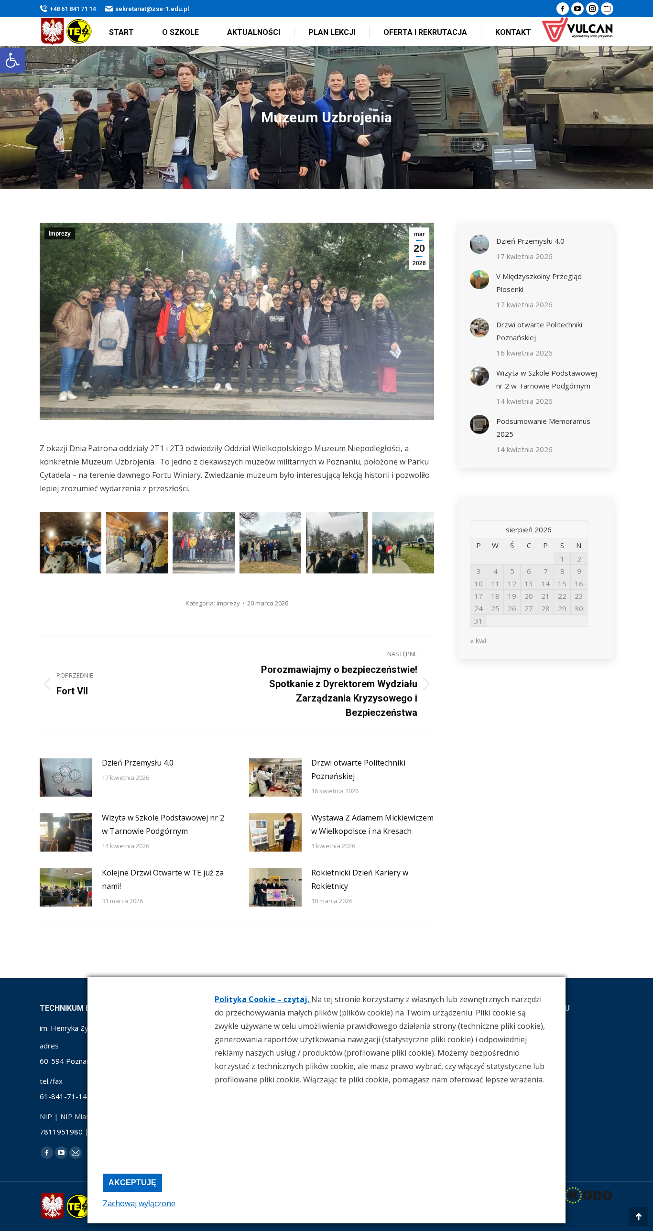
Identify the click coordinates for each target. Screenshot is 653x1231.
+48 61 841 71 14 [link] (73, 8)
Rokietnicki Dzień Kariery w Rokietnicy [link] (359, 879)
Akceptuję (132, 1182)
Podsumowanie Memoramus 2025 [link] (543, 427)
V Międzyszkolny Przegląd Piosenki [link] (539, 282)
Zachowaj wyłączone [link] (139, 1203)
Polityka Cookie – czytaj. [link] (263, 999)
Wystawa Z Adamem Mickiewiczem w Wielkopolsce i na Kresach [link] (372, 824)
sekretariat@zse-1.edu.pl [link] (152, 8)
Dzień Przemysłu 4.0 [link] (138, 762)
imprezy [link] (60, 233)
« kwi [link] (478, 640)
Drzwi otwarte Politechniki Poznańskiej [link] (358, 769)
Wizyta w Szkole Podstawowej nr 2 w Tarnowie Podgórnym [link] (163, 824)
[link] (12, 60)
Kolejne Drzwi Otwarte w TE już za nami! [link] (163, 879)
